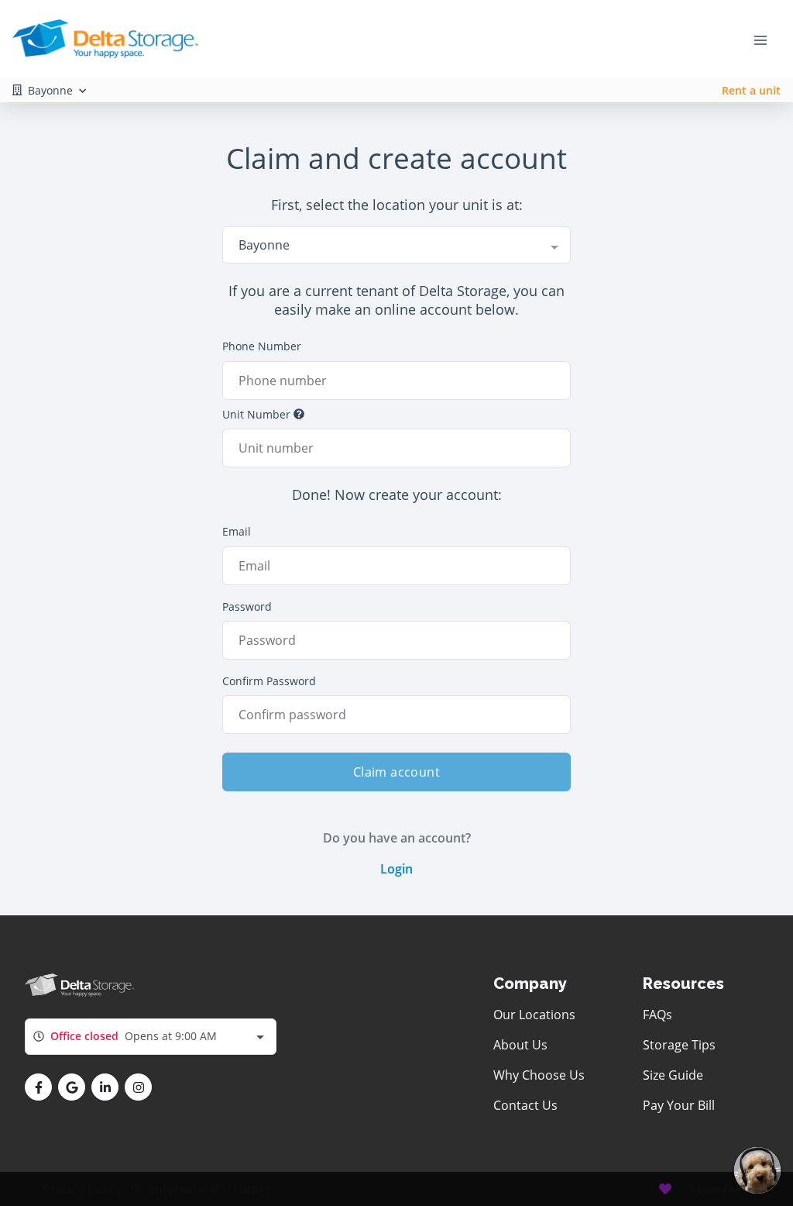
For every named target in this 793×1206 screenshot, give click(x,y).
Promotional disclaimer (202, 1188)
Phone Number (261, 346)
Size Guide (673, 1075)
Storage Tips (679, 1044)
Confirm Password (269, 681)
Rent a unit (751, 90)
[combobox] (396, 245)
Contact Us (525, 1105)
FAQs (657, 1014)
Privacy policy (82, 1188)
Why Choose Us (539, 1075)
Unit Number (256, 414)
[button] (38, 1087)
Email (236, 531)
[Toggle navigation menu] (767, 38)
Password (247, 606)
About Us (520, 1044)
